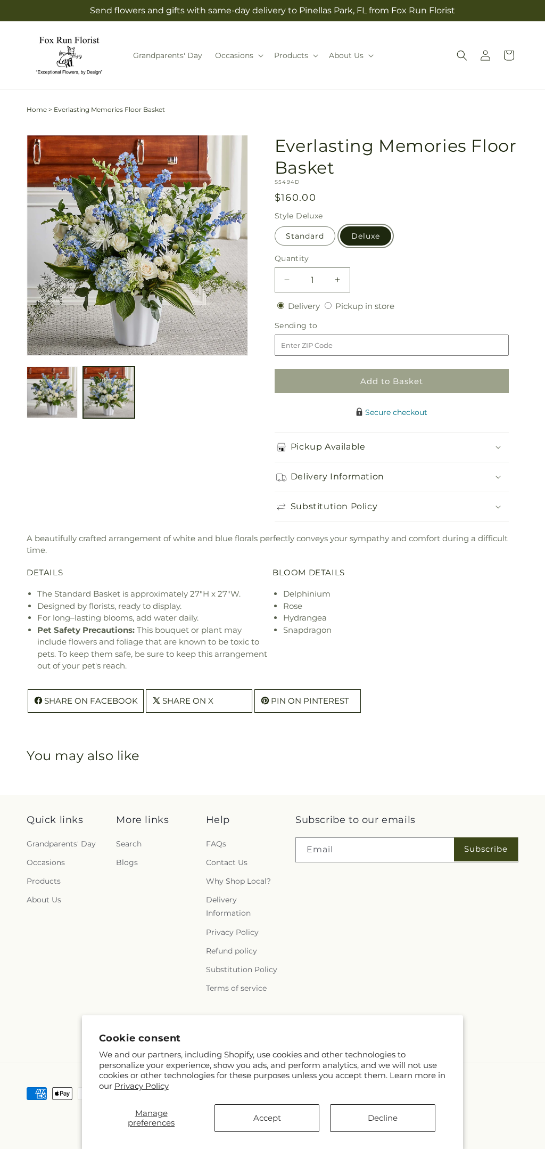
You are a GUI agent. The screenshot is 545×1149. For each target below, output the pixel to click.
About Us (44, 899)
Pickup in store (364, 306)
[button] (238, 55)
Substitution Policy (241, 969)
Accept (267, 1118)
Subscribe (486, 849)
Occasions (46, 862)
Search (129, 844)
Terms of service (236, 988)
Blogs (127, 862)
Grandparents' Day (61, 844)
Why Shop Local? (238, 881)
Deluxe (365, 236)
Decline (383, 1118)
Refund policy (231, 951)
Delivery (305, 306)
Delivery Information (228, 906)
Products (44, 881)
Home (37, 109)
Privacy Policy (141, 1086)
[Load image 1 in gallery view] (52, 392)
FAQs (216, 844)
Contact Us (226, 862)
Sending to (312, 325)
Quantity (292, 258)
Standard (305, 236)
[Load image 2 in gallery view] (108, 392)
